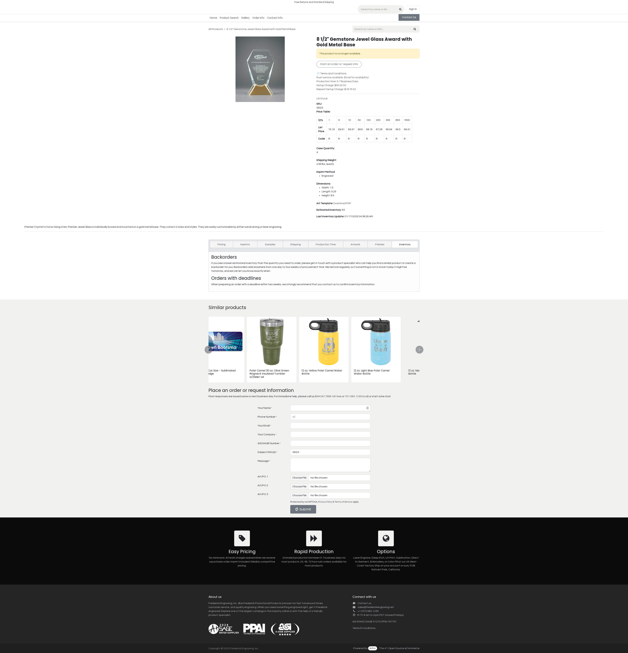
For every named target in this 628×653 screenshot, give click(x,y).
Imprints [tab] (245, 244)
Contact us (364, 603)
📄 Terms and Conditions (331, 73)
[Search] (400, 9)
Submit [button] (305, 509)
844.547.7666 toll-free (328, 396)
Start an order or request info (339, 64)
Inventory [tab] (404, 244)
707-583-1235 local (356, 396)
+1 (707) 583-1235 (368, 611)
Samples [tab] (270, 244)
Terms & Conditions (363, 628)
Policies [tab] (379, 244)
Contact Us (409, 17)
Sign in (413, 9)
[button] (210, 349)
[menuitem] (213, 18)
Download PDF (342, 203)
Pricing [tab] (222, 244)
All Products (216, 29)
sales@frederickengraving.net (376, 607)
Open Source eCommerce (403, 648)
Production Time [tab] (326, 244)
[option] (314, 349)
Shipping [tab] (295, 244)
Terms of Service (343, 502)
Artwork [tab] (355, 244)
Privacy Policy (325, 502)
